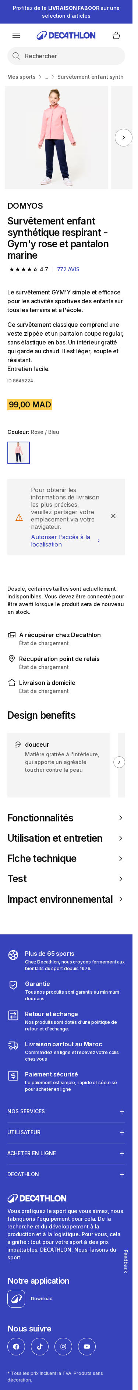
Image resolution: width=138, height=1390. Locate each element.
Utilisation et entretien (54, 838)
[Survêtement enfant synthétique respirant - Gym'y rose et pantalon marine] (56, 137)
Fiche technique (41, 858)
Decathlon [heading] (23, 1174)
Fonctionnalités (40, 818)
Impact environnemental (60, 899)
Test (16, 878)
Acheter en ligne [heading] (31, 1153)
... (47, 77)
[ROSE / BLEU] (18, 453)
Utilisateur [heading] (23, 1132)
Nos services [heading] (26, 1111)
